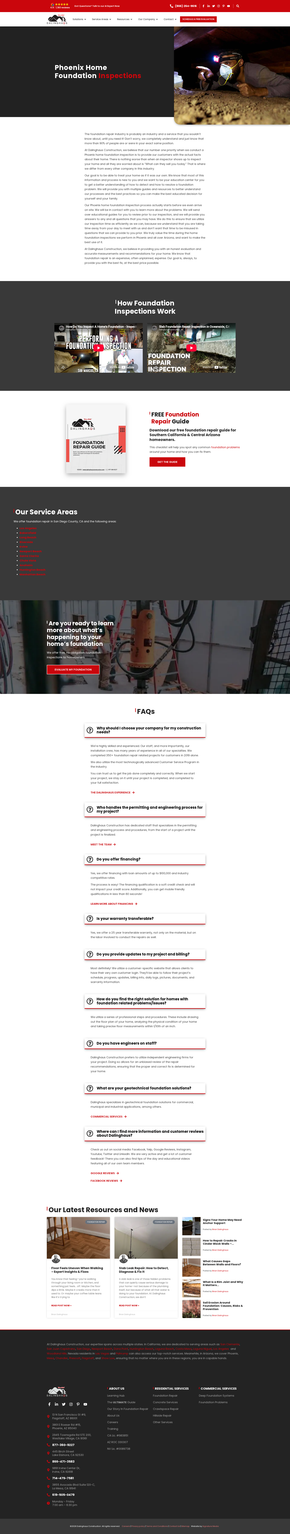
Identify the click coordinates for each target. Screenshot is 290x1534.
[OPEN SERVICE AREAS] (110, 19)
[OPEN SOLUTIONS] (85, 19)
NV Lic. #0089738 (118, 1449)
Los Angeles (221, 1349)
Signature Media (211, 1526)
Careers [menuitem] (125, 1526)
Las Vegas (102, 1353)
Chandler (61, 1358)
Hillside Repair (162, 1415)
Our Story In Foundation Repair (127, 1409)
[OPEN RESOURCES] (131, 19)
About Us (116, 1388)
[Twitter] (213, 6)
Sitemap (185, 1526)
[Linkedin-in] (208, 6)
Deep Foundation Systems (216, 1395)
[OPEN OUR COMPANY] (157, 19)
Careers (112, 1422)
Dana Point (121, 1349)
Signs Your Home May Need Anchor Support (222, 1221)
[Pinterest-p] (224, 6)
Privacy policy (138, 1526)
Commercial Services (219, 1388)
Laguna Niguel (202, 1349)
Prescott (75, 1358)
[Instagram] (218, 6)
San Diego (83, 1349)
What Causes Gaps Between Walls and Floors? (222, 1262)
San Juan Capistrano (61, 1349)
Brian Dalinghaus (220, 1229)
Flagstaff (88, 1358)
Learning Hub (116, 1395)
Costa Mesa (183, 1349)
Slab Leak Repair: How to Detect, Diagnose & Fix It (144, 1270)
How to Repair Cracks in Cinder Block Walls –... (220, 1242)
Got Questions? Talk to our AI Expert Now (97, 6)
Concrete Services (165, 1402)
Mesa (50, 1358)
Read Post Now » (61, 1305)
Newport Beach (102, 1349)
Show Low (108, 1358)
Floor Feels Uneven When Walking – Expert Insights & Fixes (77, 1270)
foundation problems (225, 447)
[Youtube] (228, 6)
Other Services (163, 1422)
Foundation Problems (213, 1402)
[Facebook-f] (203, 6)
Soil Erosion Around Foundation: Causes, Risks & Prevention (223, 1306)
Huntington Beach (142, 1349)
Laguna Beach (164, 1349)
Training (112, 1429)
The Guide (121, 1402)
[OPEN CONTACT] (175, 19)
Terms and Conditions (157, 1526)
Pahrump (122, 1353)
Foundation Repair (165, 1395)
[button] (60, 6)
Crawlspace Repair (166, 1409)
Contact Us (174, 1526)
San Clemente (229, 1344)
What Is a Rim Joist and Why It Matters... (223, 1283)
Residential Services (172, 1388)
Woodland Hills (57, 1353)
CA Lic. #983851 (117, 1435)
